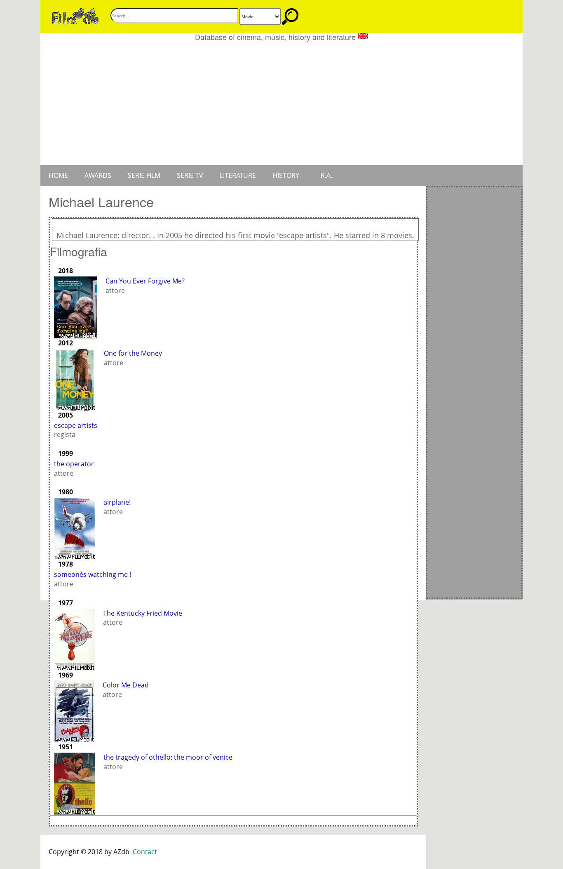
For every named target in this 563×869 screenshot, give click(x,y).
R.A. (326, 175)
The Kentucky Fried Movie (142, 613)
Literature (238, 175)
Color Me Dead (126, 685)
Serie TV (190, 175)
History (285, 175)
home (58, 175)
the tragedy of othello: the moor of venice (167, 757)
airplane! (117, 502)
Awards (97, 175)
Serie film (144, 175)
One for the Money (133, 353)
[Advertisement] (281, 103)
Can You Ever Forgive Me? (145, 281)
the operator (74, 463)
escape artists (75, 425)
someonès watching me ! (92, 574)
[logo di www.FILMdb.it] (75, 15)
